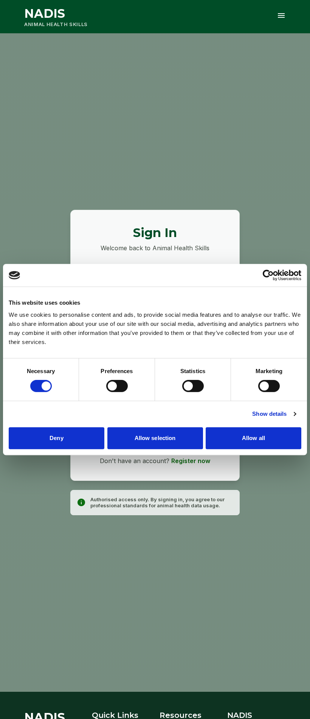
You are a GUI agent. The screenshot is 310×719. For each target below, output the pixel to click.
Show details (269, 414)
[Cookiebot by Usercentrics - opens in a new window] (268, 275)
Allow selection (155, 438)
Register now (190, 461)
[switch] (117, 386)
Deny (56, 438)
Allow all (253, 438)
